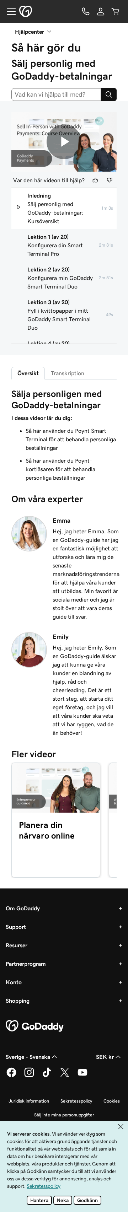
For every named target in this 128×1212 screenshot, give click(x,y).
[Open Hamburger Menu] (8, 11)
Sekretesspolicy (76, 1101)
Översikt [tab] (28, 373)
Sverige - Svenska (28, 1057)
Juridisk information (29, 1101)
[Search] (109, 94)
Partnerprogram (26, 963)
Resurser (16, 945)
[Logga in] (100, 11)
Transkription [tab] (67, 373)
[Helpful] (95, 180)
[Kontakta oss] (85, 11)
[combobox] (56, 94)
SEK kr (105, 1057)
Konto (14, 982)
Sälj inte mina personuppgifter (64, 1115)
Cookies (111, 1101)
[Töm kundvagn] (116, 11)
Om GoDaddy (23, 908)
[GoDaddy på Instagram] (29, 1076)
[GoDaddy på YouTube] (82, 1076)
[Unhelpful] (109, 180)
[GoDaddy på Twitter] (64, 1076)
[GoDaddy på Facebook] (11, 1076)
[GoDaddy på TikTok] (47, 1076)
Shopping (18, 1000)
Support (16, 927)
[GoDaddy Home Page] (35, 1026)
